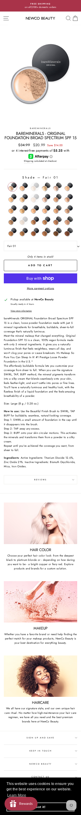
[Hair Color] (40, 523)
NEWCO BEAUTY (40, 763)
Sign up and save (40, 737)
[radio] (12, 187)
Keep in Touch (40, 750)
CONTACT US (41, 776)
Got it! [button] (40, 807)
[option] (40, 5)
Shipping (28, 161)
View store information (21, 310)
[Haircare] (40, 676)
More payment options (40, 288)
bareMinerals (40, 128)
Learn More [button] (16, 795)
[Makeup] (40, 601)
